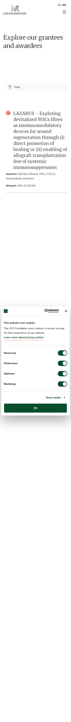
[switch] (62, 363)
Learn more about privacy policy (24, 337)
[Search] (63, 95)
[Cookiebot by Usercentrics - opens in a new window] (45, 311)
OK (35, 408)
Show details (53, 397)
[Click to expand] (8, 113)
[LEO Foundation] (14, 9)
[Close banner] (66, 311)
